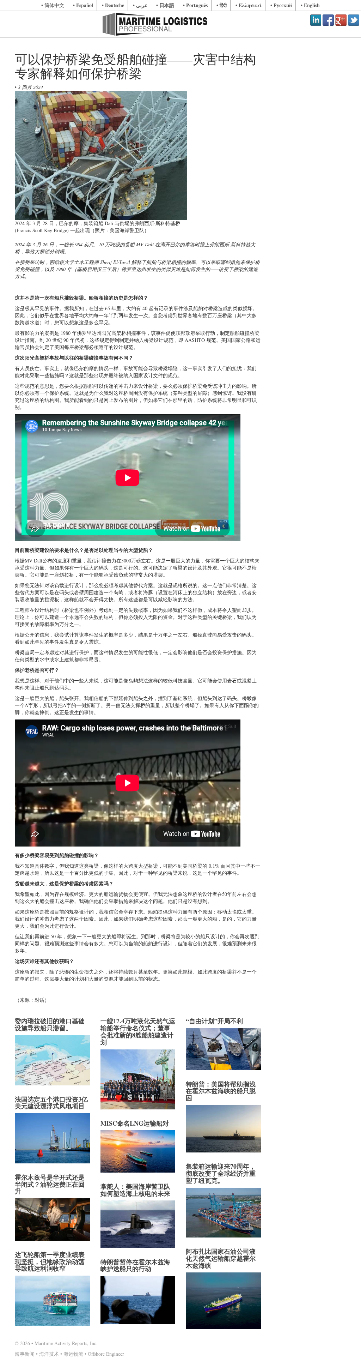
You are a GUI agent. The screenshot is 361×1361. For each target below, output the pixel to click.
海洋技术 (49, 1353)
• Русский (281, 5)
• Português (195, 5)
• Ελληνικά (248, 5)
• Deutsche (113, 5)
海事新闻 (25, 1353)
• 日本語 (165, 5)
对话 (39, 999)
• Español (83, 5)
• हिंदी (221, 5)
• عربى (140, 5)
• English (310, 5)
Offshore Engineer (106, 1353)
